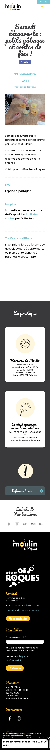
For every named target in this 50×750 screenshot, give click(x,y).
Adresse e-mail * (16, 637)
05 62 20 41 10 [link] (33, 605)
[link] (13, 7)
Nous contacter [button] (18, 618)
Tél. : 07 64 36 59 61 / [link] (17, 605)
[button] (42, 7)
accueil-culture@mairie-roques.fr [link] (23, 610)
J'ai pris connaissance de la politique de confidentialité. (22, 649)
